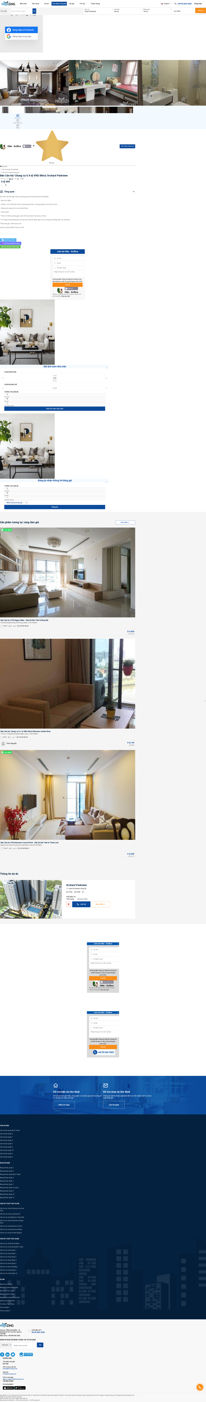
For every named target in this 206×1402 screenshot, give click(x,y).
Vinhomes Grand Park (7, 1301)
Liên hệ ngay (114, 1105)
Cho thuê (35, 4)
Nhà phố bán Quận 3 (7, 1171)
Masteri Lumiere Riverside (9, 1287)
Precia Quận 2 (5, 1307)
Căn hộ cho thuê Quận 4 (8, 1260)
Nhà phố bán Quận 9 (7, 1191)
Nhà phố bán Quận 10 (7, 1194)
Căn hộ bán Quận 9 (6, 1153)
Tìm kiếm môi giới (59, 4)
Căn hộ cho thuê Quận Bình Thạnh (11, 1247)
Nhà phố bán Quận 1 (7, 1181)
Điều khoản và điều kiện (7, 1400)
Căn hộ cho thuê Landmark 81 (10, 1214)
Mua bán (23, 4)
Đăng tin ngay (64, 1105)
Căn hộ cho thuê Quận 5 (8, 1270)
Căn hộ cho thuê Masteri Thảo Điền (12, 1217)
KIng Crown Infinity (6, 1284)
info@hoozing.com (9, 1374)
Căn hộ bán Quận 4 (6, 1140)
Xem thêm (124, 522)
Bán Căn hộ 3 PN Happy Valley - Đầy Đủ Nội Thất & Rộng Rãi (24, 620)
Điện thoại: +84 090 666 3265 (10, 1335)
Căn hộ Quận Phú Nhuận (10, 169)
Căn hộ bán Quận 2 (6, 1134)
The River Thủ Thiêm (7, 1304)
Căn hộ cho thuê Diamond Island (11, 1229)
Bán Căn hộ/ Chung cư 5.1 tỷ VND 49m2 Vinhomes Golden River (26, 731)
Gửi (40, 1345)
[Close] (106, 368)
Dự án (46, 4)
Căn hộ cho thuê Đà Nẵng (8, 1267)
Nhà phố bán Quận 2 (7, 1168)
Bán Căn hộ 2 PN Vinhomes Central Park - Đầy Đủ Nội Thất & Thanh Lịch (29, 843)
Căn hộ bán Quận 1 (6, 1137)
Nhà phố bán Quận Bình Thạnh (10, 1174)
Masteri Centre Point (7, 1294)
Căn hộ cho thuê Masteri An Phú (11, 1226)
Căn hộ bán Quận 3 (6, 1147)
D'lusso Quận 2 (5, 1311)
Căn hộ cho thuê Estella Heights (11, 1233)
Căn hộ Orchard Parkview (10, 172)
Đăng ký (55, 507)
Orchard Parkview (76, 885)
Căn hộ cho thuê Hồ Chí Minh (9, 1243)
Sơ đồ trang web (35, 1400)
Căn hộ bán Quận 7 (6, 1144)
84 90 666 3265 (38, 1332)
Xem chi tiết (67, 572)
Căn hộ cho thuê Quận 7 (8, 1250)
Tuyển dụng (95, 4)
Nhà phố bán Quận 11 (7, 1197)
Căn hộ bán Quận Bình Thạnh (10, 1130)
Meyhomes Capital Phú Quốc (10, 1297)
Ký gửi (72, 4)
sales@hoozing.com (10, 1368)
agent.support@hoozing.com (13, 1379)
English (166, 3)
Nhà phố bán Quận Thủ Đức (9, 1187)
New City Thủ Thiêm (7, 1291)
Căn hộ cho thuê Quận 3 (8, 1263)
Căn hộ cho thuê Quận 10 (8, 1273)
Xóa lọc (200, 10)
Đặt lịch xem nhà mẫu (54, 409)
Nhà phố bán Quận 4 (7, 1178)
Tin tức (82, 4)
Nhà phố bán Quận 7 (7, 1184)
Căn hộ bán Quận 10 (7, 1150)
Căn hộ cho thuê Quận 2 (8, 1257)
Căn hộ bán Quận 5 (6, 1157)
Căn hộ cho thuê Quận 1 (8, 1253)
